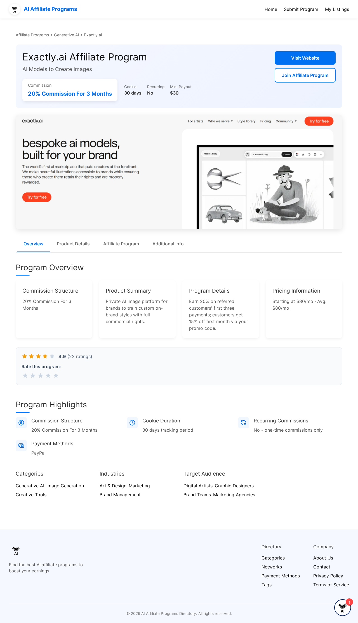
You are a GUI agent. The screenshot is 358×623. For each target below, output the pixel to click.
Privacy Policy (328, 576)
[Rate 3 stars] (40, 375)
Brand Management (120, 494)
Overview (33, 243)
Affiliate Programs (32, 34)
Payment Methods (281, 576)
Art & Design (113, 485)
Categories (273, 558)
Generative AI (66, 34)
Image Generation (65, 485)
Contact (321, 567)
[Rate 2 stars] (32, 375)
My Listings (337, 9)
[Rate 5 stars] (55, 375)
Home (271, 9)
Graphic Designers (234, 485)
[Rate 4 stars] (48, 375)
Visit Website (305, 58)
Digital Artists (198, 485)
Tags (267, 584)
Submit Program (301, 9)
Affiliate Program (121, 243)
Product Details (73, 243)
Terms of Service (331, 584)
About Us (323, 558)
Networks (272, 567)
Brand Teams (197, 494)
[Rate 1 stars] (25, 375)
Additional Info (168, 243)
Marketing (139, 485)
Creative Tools (31, 494)
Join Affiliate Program (305, 75)
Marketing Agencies (234, 494)
